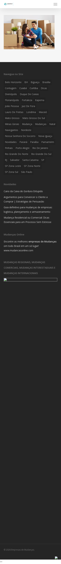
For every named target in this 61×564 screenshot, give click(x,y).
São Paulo (26, 172)
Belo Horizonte (13, 82)
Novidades (11, 142)
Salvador (14, 160)
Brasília (46, 82)
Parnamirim (47, 142)
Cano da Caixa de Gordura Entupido (23, 191)
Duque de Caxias (29, 94)
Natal (52, 124)
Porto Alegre (22, 148)
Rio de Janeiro (40, 148)
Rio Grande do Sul (41, 154)
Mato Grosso (12, 118)
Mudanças (40, 124)
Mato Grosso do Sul (33, 118)
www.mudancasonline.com (18, 250)
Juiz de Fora (28, 106)
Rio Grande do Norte (16, 154)
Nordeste (26, 130)
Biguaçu (35, 82)
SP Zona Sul (11, 172)
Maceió (43, 112)
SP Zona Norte (32, 166)
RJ (6, 160)
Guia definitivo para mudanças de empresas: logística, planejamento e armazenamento (28, 209)
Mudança (27, 124)
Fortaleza (27, 100)
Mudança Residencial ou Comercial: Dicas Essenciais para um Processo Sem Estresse (27, 220)
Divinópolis (11, 94)
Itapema (39, 100)
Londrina (31, 112)
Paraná (23, 142)
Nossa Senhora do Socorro (20, 136)
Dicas (44, 88)
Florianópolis (12, 100)
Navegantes (11, 130)
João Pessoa (12, 106)
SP (42, 160)
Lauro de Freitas (14, 112)
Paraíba (34, 142)
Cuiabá (23, 88)
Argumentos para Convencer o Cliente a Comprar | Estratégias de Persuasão (26, 199)
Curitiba (34, 88)
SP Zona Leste (13, 166)
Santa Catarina (30, 160)
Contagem (10, 88)
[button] (55, 4)
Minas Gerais (12, 124)
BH (26, 82)
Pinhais (9, 148)
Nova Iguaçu (45, 136)
